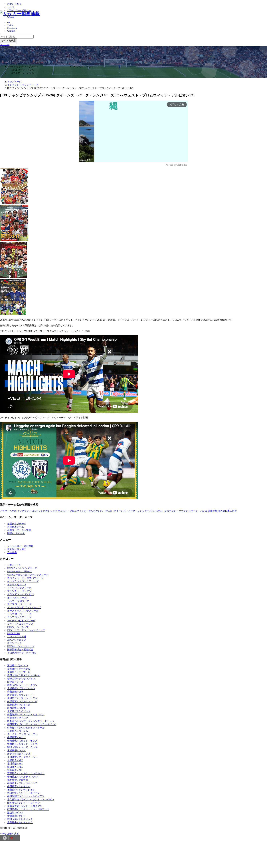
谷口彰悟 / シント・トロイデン (23, 793)
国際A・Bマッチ (16, 533)
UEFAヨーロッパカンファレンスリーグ (27, 574)
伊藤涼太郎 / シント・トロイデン (24, 806)
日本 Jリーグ (14, 565)
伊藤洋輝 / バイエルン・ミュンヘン (25, 714)
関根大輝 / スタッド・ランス (22, 747)
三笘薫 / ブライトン (17, 665)
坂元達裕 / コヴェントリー (21, 695)
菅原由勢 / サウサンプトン (21, 678)
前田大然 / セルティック (20, 819)
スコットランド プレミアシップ (24, 607)
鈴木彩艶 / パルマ (16, 708)
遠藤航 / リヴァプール (18, 672)
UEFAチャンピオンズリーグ (22, 568)
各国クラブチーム (16, 523)
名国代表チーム (15, 526)
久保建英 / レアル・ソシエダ (22, 701)
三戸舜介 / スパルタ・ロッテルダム (25, 773)
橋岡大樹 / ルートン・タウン (22, 685)
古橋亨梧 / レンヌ (16, 750)
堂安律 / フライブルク (18, 711)
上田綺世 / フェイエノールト (22, 757)
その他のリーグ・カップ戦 (21, 652)
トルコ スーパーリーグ (19, 614)
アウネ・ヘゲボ (8, 510)
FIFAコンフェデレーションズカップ (26, 630)
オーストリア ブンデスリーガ (23, 610)
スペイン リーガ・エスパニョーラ (25, 578)
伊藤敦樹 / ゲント (16, 815)
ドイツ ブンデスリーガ (19, 587)
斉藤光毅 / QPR (15, 691)
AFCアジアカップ (16, 639)
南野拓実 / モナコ (16, 737)
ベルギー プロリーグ (18, 601)
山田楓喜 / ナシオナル (18, 786)
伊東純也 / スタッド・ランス (22, 740)
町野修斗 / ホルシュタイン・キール (25, 727)
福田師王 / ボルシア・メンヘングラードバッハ (31, 724)
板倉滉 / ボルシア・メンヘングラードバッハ (30, 721)
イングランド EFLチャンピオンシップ (37, 510)
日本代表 (12, 552)
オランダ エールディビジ (20, 594)
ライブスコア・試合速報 (20, 546)
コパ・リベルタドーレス (20, 623)
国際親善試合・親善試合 (20, 649)
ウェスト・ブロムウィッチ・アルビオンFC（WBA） (85, 510)
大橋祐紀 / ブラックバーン (21, 688)
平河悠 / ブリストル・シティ (22, 698)
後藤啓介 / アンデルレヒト (21, 789)
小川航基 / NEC (15, 763)
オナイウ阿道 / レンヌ (18, 753)
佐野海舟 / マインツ (17, 717)
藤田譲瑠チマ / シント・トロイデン (25, 796)
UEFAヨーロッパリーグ (19, 571)
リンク (10, 7)
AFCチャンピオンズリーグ (21, 620)
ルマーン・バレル (198, 510)
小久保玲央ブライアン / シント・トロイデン (30, 799)
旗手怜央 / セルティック (20, 822)
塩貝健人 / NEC (15, 766)
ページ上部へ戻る (9, 833)
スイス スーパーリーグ (19, 604)
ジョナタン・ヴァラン (176, 510)
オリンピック (14, 643)
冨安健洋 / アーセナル (18, 668)
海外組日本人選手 (227, 510)
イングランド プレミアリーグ (23, 581)
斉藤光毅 (212, 510)
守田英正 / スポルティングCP (22, 776)
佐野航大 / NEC (15, 760)
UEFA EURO (13, 633)
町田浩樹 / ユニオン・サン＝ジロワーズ (28, 809)
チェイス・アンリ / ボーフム (22, 734)
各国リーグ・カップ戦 (19, 530)
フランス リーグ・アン (19, 591)
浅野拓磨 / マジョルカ (18, 704)
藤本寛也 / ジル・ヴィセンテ (22, 783)
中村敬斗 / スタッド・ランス (22, 744)
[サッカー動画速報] (20, 13)
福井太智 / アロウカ (17, 780)
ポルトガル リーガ (17, 597)
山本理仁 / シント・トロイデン (23, 802)
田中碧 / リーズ (15, 681)
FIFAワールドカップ (18, 627)
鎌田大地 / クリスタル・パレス (23, 675)
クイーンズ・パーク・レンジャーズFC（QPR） (139, 510)
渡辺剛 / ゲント (15, 812)
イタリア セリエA (16, 584)
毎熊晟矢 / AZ (14, 770)
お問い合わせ (14, 4)
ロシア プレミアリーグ (19, 617)
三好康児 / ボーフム (17, 731)
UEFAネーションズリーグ (20, 646)
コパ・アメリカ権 (16, 636)
